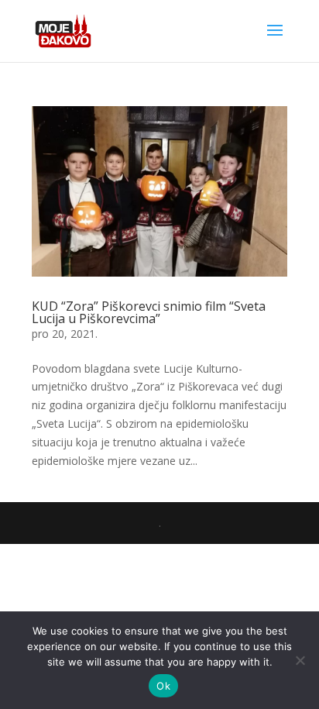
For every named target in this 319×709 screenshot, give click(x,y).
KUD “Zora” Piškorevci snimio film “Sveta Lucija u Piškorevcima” (149, 312)
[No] (299, 660)
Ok (163, 686)
